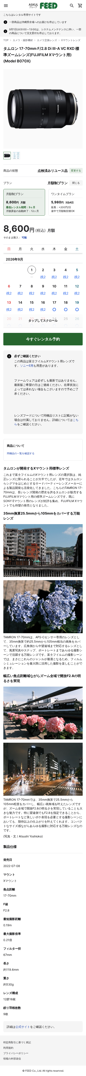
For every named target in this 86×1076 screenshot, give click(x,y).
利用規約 (8, 1047)
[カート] (80, 5)
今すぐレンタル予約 (43, 339)
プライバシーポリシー (15, 1053)
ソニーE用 (26, 365)
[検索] (72, 5)
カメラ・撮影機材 (23, 40)
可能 (24, 237)
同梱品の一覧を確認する (20, 453)
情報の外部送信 (12, 1058)
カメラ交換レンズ (47, 40)
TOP (6, 40)
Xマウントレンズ (70, 40)
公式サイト (22, 1026)
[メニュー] (6, 5)
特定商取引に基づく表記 (17, 1042)
